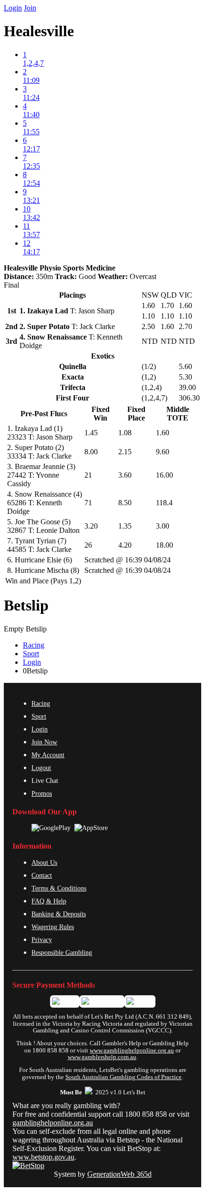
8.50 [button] (125, 503)
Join (30, 8)
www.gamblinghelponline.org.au (132, 1050)
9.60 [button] (162, 452)
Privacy (41, 939)
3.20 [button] (91, 526)
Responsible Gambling (61, 952)
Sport (31, 654)
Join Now (44, 742)
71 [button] (88, 503)
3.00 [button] (162, 526)
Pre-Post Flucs (43, 414)
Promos (41, 793)
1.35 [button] (125, 526)
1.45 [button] (91, 433)
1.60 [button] (162, 433)
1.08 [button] (125, 433)
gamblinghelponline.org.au (52, 1123)
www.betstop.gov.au (43, 1157)
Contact (41, 875)
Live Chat (44, 780)
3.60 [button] (125, 475)
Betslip (26, 605)
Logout (41, 767)
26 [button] (88, 545)
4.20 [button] (125, 545)
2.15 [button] (125, 452)
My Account (47, 755)
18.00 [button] (164, 545)
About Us (44, 862)
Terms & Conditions (58, 888)
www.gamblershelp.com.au (102, 1057)
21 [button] (88, 475)
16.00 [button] (164, 475)
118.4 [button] (164, 503)
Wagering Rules (52, 927)
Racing (33, 645)
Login (13, 8)
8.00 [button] (91, 452)
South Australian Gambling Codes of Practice (123, 1077)
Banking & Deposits (58, 914)
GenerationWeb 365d (119, 1174)
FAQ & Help (48, 901)
